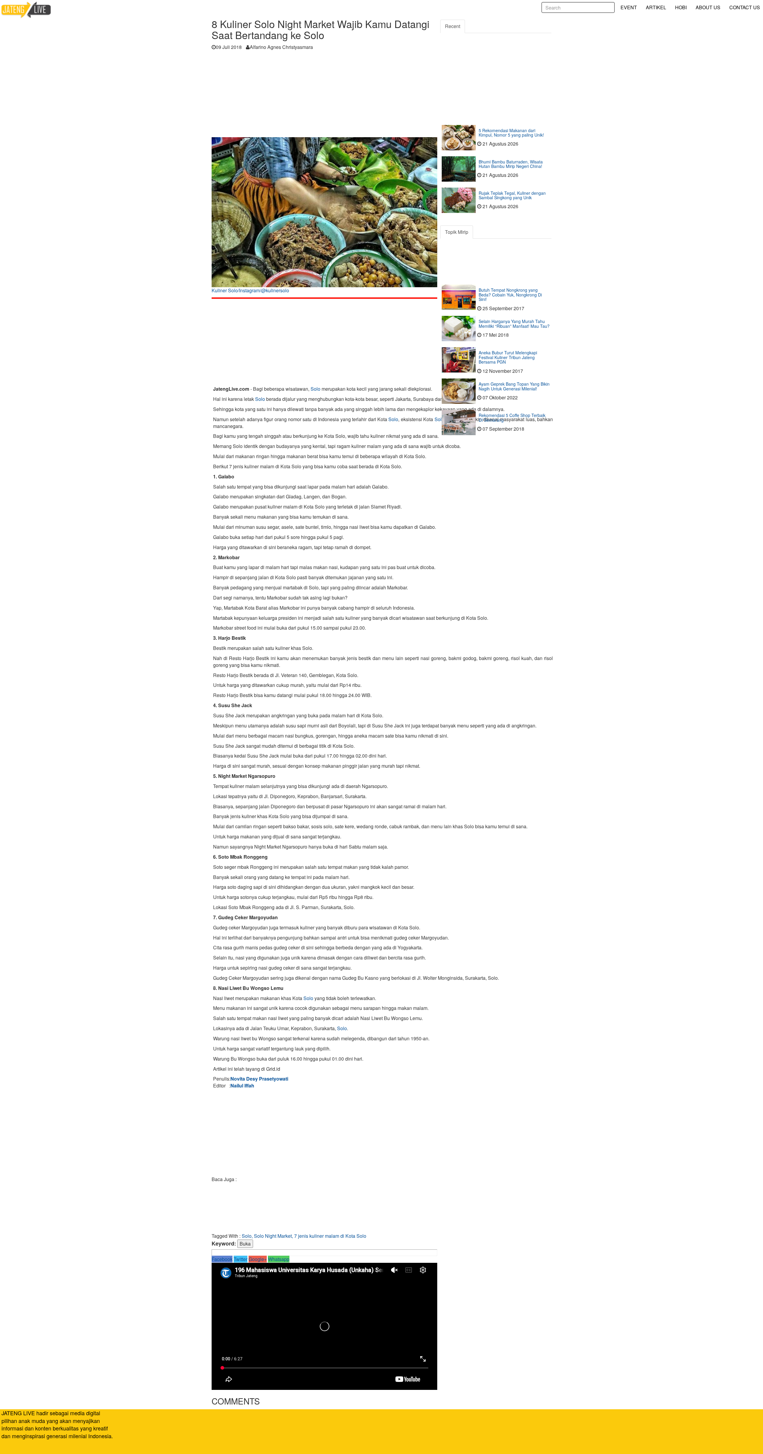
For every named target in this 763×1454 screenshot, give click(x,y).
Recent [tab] (452, 26)
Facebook (222, 1259)
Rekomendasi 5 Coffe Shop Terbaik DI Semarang (512, 417)
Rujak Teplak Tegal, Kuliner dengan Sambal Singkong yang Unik (512, 195)
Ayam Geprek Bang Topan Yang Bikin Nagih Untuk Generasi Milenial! (514, 386)
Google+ (258, 1259)
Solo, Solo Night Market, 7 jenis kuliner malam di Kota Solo (304, 1235)
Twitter (240, 1259)
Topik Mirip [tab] (456, 231)
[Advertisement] (324, 95)
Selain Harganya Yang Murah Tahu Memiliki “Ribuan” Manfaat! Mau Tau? (514, 323)
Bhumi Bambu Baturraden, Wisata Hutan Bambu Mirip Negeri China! (511, 164)
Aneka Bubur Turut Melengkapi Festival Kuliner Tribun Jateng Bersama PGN (508, 357)
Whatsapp (278, 1259)
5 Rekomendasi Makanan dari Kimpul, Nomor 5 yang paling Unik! (511, 132)
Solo (315, 388)
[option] (324, 217)
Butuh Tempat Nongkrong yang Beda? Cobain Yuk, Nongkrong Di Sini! (510, 294)
